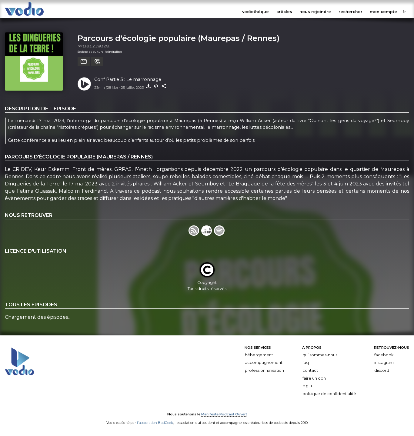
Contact (310, 370)
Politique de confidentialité (329, 393)
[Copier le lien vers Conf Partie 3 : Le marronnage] (164, 86)
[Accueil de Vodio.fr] (24, 16)
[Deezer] (207, 234)
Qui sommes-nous (319, 355)
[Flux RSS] (195, 234)
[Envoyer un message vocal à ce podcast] (97, 61)
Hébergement (259, 355)
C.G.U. (307, 386)
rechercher (350, 11)
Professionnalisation (264, 370)
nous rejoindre (315, 11)
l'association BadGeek (155, 423)
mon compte (383, 11)
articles (284, 11)
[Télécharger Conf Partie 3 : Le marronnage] (148, 86)
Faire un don (314, 378)
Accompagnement (263, 362)
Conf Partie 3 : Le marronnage (127, 79)
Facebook (383, 355)
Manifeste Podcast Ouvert (224, 414)
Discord (381, 370)
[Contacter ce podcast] (84, 61)
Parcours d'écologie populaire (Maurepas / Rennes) (178, 38)
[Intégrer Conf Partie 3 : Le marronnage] (156, 86)
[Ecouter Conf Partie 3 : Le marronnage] (84, 84)
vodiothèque (255, 11)
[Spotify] (219, 234)
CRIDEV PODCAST (96, 46)
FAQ (305, 362)
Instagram (384, 362)
